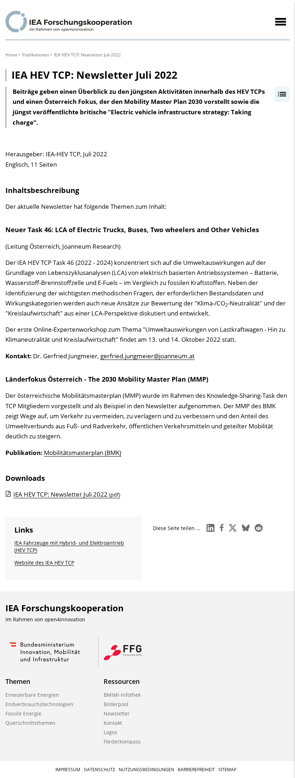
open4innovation (65, 619)
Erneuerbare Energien (32, 694)
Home (11, 55)
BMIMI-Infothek (122, 694)
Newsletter (117, 713)
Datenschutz (99, 770)
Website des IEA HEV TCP (44, 562)
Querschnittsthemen (30, 722)
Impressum (67, 770)
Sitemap (227, 770)
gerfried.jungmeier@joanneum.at (147, 356)
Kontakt (113, 722)
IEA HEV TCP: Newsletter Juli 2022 (66, 494)
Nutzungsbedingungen (146, 770)
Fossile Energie (23, 713)
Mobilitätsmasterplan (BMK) (82, 452)
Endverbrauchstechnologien (39, 704)
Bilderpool (116, 704)
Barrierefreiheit (196, 770)
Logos (110, 732)
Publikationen (35, 55)
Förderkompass (122, 741)
